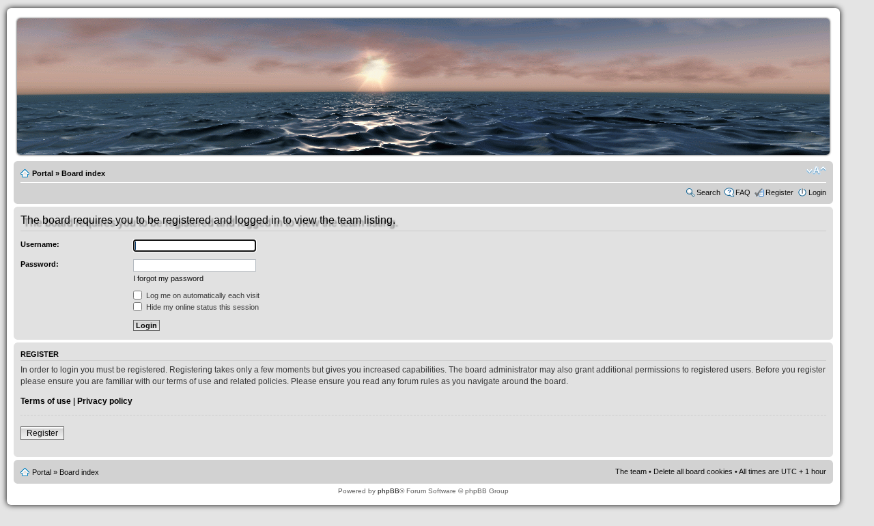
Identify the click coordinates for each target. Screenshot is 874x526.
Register (779, 192)
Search (708, 192)
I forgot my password (168, 278)
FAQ (742, 192)
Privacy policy (104, 401)
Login (817, 192)
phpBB (388, 491)
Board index (83, 173)
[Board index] (426, 152)
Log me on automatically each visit (201, 295)
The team (631, 471)
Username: (39, 244)
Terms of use (45, 401)
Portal (42, 173)
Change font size (816, 170)
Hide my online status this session (201, 307)
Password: (39, 264)
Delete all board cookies (693, 471)
